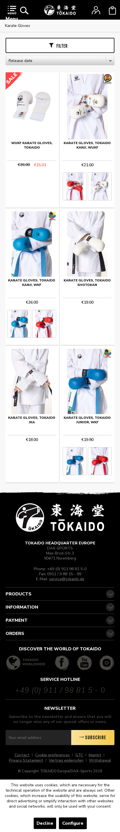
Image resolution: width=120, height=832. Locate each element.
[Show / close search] (24, 10)
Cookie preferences (52, 755)
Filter (62, 46)
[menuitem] (12, 15)
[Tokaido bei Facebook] (62, 663)
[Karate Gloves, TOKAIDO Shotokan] (87, 244)
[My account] (96, 10)
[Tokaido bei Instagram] (106, 663)
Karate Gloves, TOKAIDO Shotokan (87, 282)
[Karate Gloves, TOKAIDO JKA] (31, 381)
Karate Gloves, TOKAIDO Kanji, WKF (31, 282)
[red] (75, 186)
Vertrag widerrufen (66, 760)
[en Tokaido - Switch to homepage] (60, 10)
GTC (79, 755)
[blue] (19, 324)
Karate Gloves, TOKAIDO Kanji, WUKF (87, 145)
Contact (22, 755)
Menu (12, 19)
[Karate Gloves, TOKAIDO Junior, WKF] (87, 381)
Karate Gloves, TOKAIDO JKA (31, 419)
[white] (100, 186)
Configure (72, 823)
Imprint (95, 755)
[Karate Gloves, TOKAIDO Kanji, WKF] (31, 244)
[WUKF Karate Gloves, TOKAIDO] (31, 106)
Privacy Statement (26, 760)
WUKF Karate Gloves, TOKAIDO (31, 145)
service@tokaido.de (66, 579)
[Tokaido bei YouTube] (84, 663)
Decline (45, 823)
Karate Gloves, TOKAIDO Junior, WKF (87, 419)
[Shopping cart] (112, 10)
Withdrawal (100, 760)
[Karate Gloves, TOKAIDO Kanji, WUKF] (87, 106)
